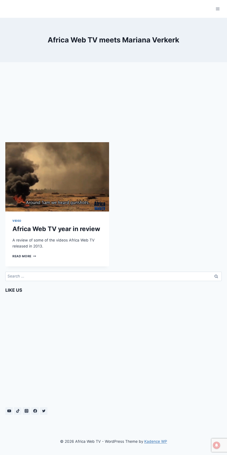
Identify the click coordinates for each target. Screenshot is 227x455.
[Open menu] (217, 8)
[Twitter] (43, 411)
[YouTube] (9, 411)
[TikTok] (18, 411)
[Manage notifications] (216, 445)
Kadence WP (155, 441)
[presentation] (57, 177)
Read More (24, 256)
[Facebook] (35, 411)
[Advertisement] (113, 100)
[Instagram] (26, 411)
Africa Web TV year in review (56, 229)
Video (16, 220)
